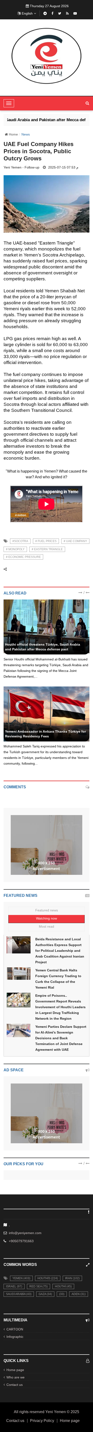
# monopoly (15, 549)
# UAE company (75, 541)
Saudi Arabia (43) (18, 1294)
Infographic (14, 1337)
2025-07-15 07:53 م (63, 167)
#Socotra (20, 541)
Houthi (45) (63, 1286)
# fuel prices (46, 541)
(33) (61, 1294)
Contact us (14, 1385)
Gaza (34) (45, 1294)
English (27, 13)
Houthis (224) (47, 1278)
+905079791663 (21, 1241)
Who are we (15, 1377)
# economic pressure (23, 557)
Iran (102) (72, 1278)
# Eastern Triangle (47, 549)
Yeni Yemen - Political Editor (26, 639)
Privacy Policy (42, 1421)
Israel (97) (14, 1286)
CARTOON (14, 1329)
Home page (15, 1370)
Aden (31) (79, 1294)
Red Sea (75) (38, 1286)
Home (13, 134)
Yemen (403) (21, 1278)
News (25, 134)
